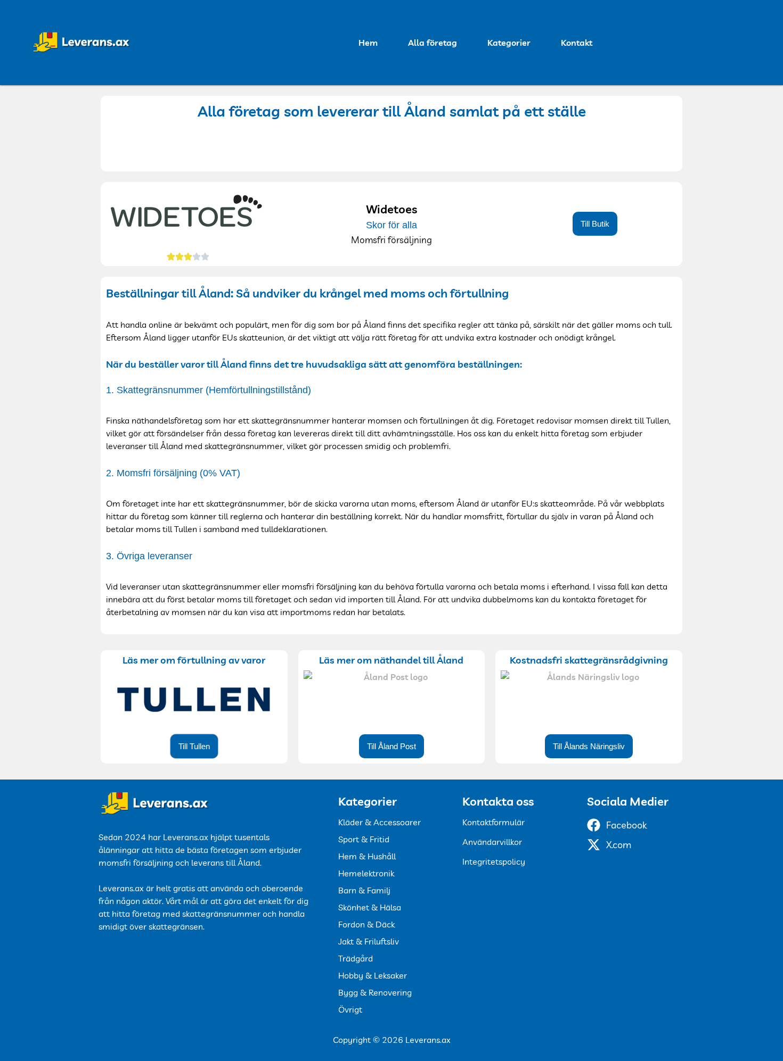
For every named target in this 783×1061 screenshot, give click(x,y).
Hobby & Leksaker (372, 975)
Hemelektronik (366, 873)
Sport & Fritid (363, 839)
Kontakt (576, 42)
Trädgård (355, 958)
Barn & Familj (364, 890)
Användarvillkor (492, 841)
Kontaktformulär (493, 822)
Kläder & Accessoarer (379, 822)
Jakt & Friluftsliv (368, 941)
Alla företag (432, 42)
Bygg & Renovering (375, 992)
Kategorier (509, 42)
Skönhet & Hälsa (369, 907)
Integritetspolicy (493, 861)
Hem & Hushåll (367, 856)
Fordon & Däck (366, 924)
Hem (368, 42)
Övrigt (350, 1009)
